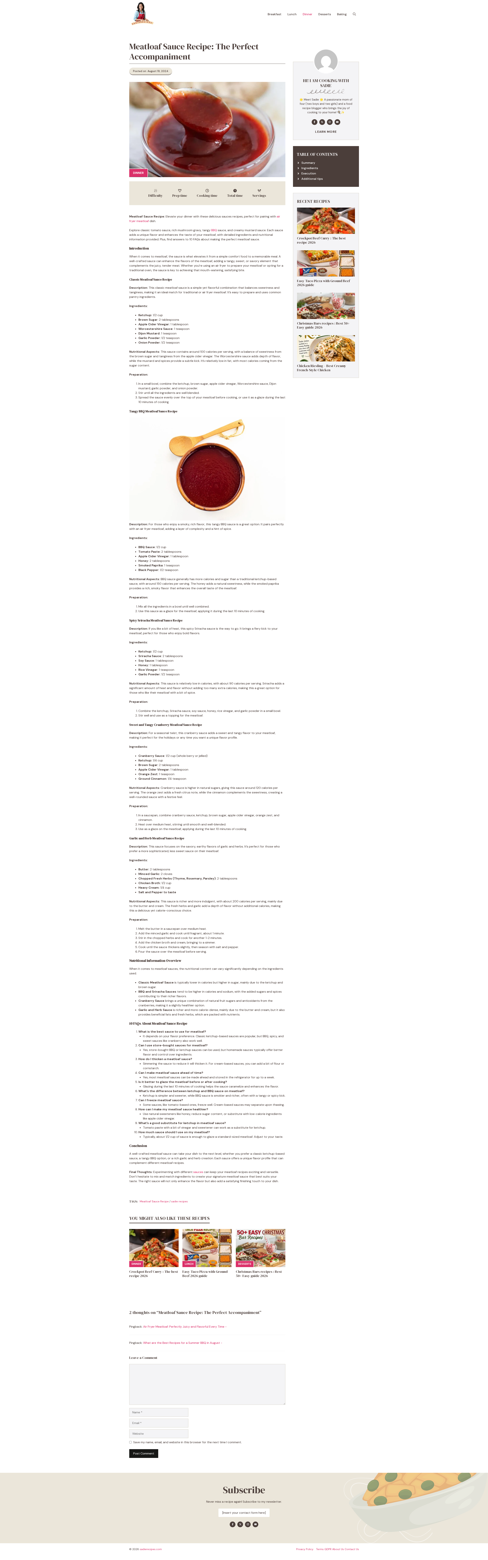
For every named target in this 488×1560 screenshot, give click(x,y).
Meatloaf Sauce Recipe (154, 1201)
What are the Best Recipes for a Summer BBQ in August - (182, 1343)
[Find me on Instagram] (330, 122)
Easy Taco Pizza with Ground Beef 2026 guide (205, 1273)
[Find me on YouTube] (337, 122)
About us (338, 1549)
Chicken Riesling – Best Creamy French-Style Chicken (321, 367)
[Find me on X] (322, 122)
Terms (320, 1549)
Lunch (292, 14)
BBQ (214, 230)
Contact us (352, 1549)
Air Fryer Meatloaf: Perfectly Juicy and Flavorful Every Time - (185, 1327)
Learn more (326, 132)
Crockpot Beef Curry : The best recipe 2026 (153, 1273)
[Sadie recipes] (141, 14)
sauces (198, 1172)
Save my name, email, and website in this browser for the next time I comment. (187, 1442)
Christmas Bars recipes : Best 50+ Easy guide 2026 (259, 1273)
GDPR (327, 1549)
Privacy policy (304, 1549)
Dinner (307, 14)
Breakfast (274, 14)
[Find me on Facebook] (314, 122)
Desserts (324, 14)
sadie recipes (179, 1201)
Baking (342, 14)
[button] (354, 14)
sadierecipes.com (151, 1549)
